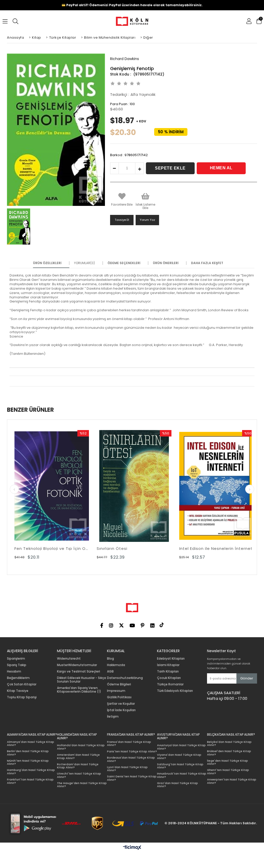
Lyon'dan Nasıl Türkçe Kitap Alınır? (127, 769)
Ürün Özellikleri (47, 263)
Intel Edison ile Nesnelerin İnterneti (154, 548)
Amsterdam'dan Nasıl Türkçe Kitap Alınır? (78, 756)
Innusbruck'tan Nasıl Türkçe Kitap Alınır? (181, 775)
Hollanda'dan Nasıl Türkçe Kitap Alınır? (81, 747)
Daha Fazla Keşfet (207, 263)
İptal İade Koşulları (121, 710)
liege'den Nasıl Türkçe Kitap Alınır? (227, 762)
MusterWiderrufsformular (77, 665)
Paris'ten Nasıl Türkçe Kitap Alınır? (132, 751)
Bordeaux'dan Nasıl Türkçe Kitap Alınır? (131, 759)
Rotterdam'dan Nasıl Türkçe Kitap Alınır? (77, 766)
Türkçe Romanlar (170, 684)
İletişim (113, 716)
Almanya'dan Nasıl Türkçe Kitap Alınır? (30, 743)
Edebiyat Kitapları (171, 658)
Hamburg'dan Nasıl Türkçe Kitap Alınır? (31, 771)
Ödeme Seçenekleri (124, 263)
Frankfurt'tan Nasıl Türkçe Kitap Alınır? (30, 781)
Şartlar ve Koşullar (121, 703)
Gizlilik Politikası (119, 697)
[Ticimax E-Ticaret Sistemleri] (132, 847)
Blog (110, 658)
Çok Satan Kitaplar (21, 684)
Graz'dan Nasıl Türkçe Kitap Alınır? (177, 785)
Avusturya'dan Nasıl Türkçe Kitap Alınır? (181, 747)
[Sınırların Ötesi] (71, 486)
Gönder (246, 678)
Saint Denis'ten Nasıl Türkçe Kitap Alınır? (131, 778)
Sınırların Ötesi (49, 548)
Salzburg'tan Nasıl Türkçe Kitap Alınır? (180, 766)
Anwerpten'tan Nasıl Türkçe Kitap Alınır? (231, 781)
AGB (110, 671)
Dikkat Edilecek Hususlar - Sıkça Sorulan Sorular (81, 679)
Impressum (116, 691)
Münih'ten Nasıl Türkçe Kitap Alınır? (28, 762)
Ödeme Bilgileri (119, 684)
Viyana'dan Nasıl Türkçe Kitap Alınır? (179, 756)
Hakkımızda (116, 665)
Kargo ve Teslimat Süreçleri (78, 671)
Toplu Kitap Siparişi (22, 697)
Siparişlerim (16, 658)
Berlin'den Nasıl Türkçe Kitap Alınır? (28, 753)
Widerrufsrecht (69, 658)
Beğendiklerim (18, 678)
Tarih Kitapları (168, 671)
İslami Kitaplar (168, 665)
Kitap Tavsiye (17, 691)
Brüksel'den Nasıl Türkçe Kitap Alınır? (229, 753)
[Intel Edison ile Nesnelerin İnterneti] (154, 486)
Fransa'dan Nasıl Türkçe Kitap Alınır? (129, 743)
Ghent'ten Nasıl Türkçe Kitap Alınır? (228, 771)
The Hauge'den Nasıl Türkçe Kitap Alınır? (82, 785)
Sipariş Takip (16, 665)
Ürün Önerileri (165, 263)
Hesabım (14, 671)
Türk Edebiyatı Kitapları (175, 691)
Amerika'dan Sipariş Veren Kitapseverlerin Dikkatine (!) (79, 689)
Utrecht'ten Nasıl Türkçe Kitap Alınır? (79, 775)
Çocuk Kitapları (169, 678)
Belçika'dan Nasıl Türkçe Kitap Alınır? (229, 743)
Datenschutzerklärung (125, 678)
